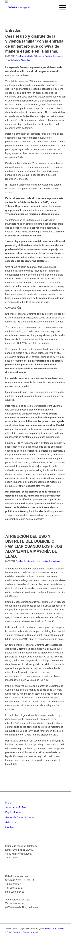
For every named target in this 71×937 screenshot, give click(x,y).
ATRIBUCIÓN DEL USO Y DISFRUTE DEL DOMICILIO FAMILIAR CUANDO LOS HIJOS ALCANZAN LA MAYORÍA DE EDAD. (33, 546)
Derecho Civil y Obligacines (32, 56)
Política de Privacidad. (54, 928)
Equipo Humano (14, 812)
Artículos (10, 822)
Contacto (10, 827)
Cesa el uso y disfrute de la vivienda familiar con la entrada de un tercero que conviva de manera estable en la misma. (34, 43)
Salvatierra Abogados (20, 60)
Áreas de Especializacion (20, 817)
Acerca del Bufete (15, 807)
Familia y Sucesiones (53, 56)
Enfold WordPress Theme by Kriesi (22, 932)
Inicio (8, 802)
